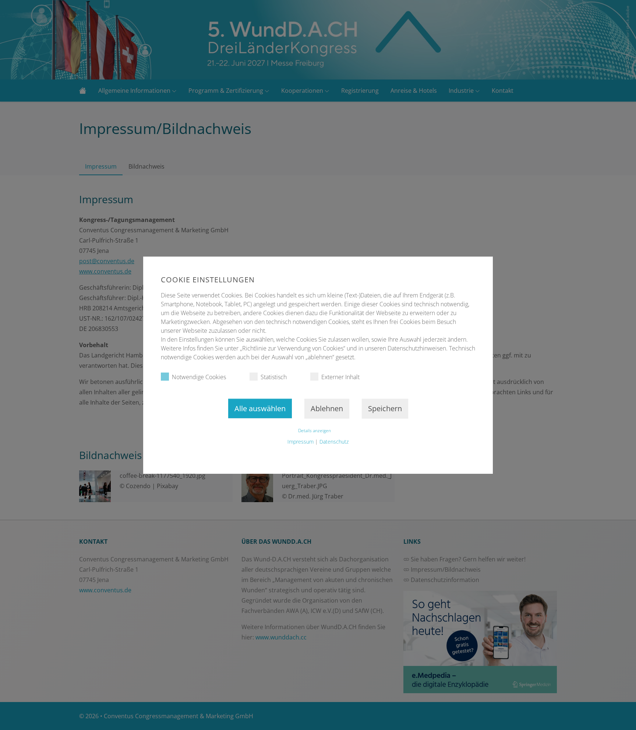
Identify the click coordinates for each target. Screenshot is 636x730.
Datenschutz (334, 441)
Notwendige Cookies (199, 377)
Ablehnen (327, 408)
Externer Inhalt (340, 377)
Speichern (385, 408)
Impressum (300, 441)
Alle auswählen (260, 408)
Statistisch (274, 377)
